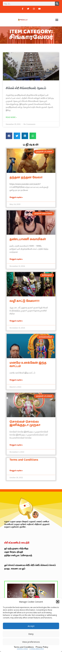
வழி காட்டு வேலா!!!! (24, 301)
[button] (57, 601)
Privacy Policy (42, 647)
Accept (31, 626)
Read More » (11, 117)
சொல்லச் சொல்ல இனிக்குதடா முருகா (25, 423)
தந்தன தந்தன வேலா (26, 177)
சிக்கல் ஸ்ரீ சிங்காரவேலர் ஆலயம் (26, 88)
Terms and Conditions (24, 459)
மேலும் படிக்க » (16, 197)
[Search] (57, 4)
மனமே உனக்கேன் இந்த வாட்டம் (28, 364)
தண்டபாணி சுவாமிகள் (28, 239)
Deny (31, 633)
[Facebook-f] (22, 9)
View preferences (31, 641)
